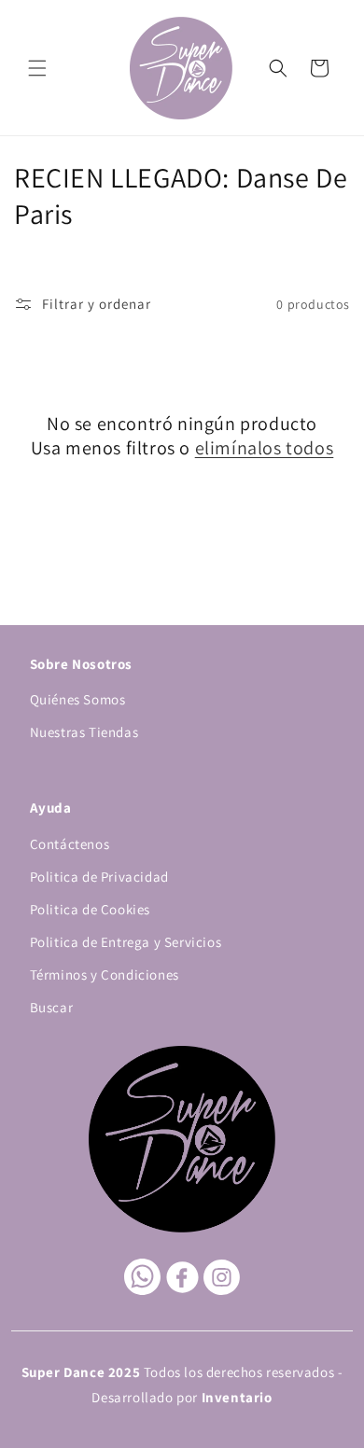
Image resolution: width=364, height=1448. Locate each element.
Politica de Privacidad (99, 876)
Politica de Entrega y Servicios (126, 942)
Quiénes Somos (78, 699)
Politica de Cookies (90, 909)
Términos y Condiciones (104, 974)
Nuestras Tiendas (84, 732)
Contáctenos (70, 844)
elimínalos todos (264, 448)
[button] (37, 68)
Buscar (52, 1007)
